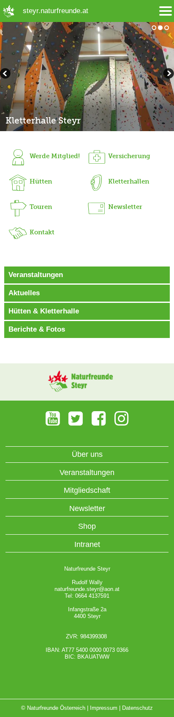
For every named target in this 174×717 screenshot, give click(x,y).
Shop (87, 526)
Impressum (103, 708)
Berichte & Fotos (36, 329)
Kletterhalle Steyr (43, 120)
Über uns (87, 454)
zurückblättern (167, 74)
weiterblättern (6, 74)
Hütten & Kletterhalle (43, 311)
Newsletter (87, 508)
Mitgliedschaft (87, 490)
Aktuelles (24, 293)
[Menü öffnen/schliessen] (165, 11)
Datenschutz (137, 708)
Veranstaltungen (35, 275)
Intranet (87, 544)
